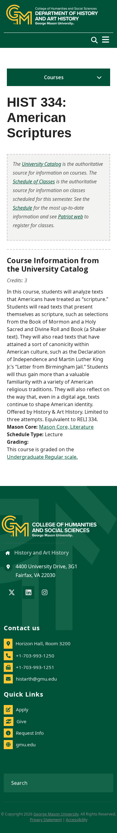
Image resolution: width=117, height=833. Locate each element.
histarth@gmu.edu (36, 679)
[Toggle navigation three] (105, 39)
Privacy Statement (46, 819)
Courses (54, 77)
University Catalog (41, 164)
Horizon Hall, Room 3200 (43, 643)
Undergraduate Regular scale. (42, 456)
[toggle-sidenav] (97, 77)
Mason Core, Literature (66, 426)
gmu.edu (26, 744)
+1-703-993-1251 (35, 667)
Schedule (22, 207)
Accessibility (76, 819)
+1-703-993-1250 (35, 655)
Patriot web (70, 216)
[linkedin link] (28, 593)
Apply (22, 709)
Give (22, 721)
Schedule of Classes (34, 181)
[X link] (11, 593)
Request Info (30, 733)
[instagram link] (45, 593)
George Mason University (56, 814)
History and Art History (41, 552)
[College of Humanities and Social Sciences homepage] (55, 523)
